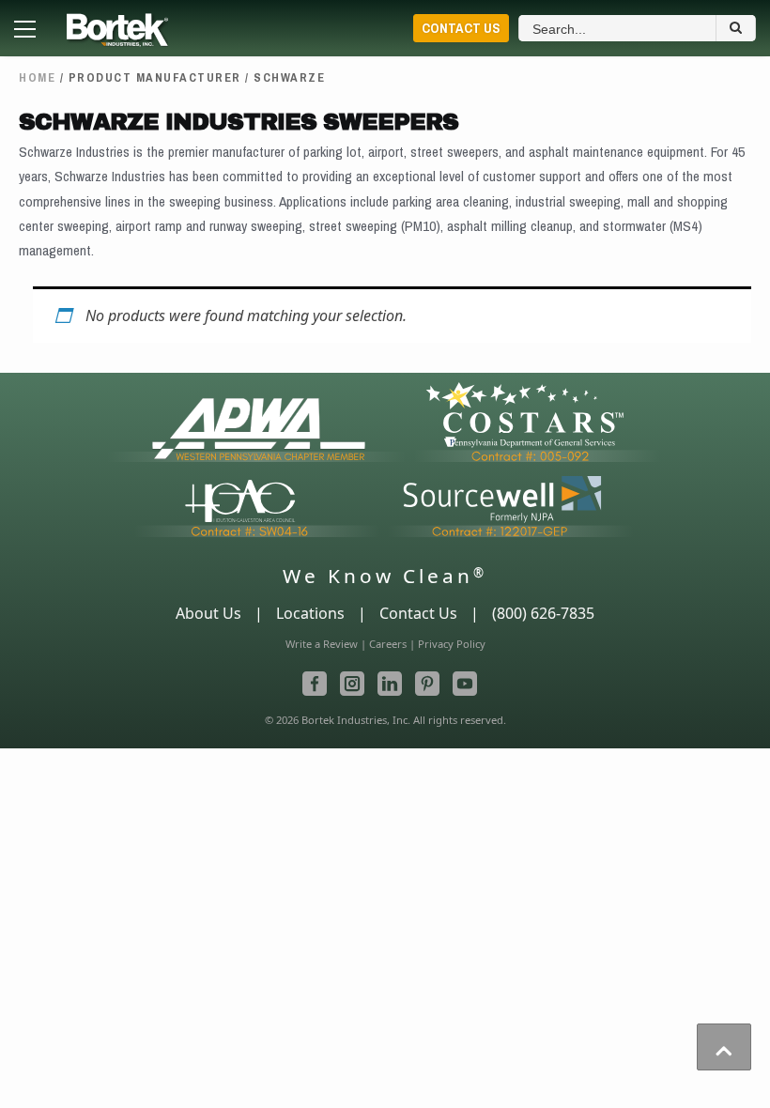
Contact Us (461, 28)
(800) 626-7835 (543, 613)
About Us (208, 613)
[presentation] (724, 1046)
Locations (310, 613)
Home (37, 77)
